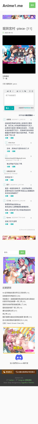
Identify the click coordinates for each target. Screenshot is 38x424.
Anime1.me (13, 5)
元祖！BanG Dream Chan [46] (13, 323)
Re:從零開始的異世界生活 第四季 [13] (16, 293)
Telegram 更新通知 (24, 380)
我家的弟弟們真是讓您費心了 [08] (14, 304)
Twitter (11, 380)
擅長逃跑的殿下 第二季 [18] (12, 308)
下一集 (5, 78)
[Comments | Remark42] (19, 160)
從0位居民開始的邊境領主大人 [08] (15, 320)
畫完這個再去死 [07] (10, 311)
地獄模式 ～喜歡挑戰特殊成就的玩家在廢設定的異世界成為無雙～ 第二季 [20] (19, 300)
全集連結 (6, 76)
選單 (32, 5)
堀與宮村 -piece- (11, 84)
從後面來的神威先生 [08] (11, 296)
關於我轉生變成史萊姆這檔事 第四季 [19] (17, 317)
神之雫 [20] (7, 314)
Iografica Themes (27, 382)
